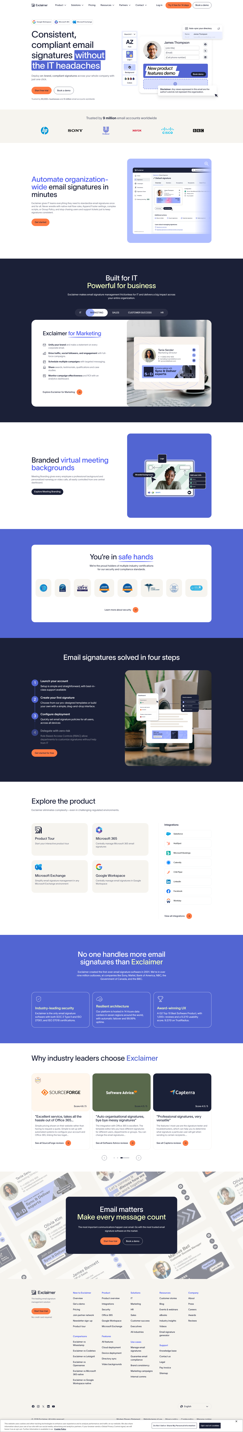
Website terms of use (153, 1419)
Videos (162, 1326)
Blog (161, 1304)
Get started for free (44, 753)
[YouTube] (53, 1406)
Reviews (192, 1321)
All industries (137, 1332)
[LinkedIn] (48, 1406)
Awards (192, 1315)
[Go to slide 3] (128, 1157)
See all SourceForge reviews (171, 1143)
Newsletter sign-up (82, 1321)
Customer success (140, 1321)
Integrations (108, 1304)
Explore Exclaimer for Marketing (59, 392)
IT (80, 312)
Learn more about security (118, 610)
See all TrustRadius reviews (109, 1143)
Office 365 (107, 1315)
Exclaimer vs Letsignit (84, 1356)
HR (162, 312)
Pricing (91, 5)
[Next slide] (138, 1157)
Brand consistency (140, 1365)
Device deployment (112, 1353)
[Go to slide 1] (118, 1157)
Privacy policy (171, 1419)
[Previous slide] (104, 1157)
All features (107, 1342)
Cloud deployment (111, 1347)
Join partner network (83, 1315)
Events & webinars (168, 1309)
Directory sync (109, 1358)
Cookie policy (187, 1419)
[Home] (40, 5)
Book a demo (202, 5)
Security (106, 1309)
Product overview (111, 1298)
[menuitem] (60, 5)
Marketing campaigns (142, 1371)
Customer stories (168, 1298)
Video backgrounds (112, 1364)
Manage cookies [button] (204, 1419)
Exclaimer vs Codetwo (84, 1351)
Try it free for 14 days (178, 5)
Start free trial (41, 90)
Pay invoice (165, 1367)
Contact (140, 5)
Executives (136, 1326)
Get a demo (79, 1304)
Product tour (79, 1326)
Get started (40, 222)
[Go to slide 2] (125, 1157)
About (191, 1298)
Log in (159, 5)
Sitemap (163, 1373)
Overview (78, 1298)
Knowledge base (167, 1351)
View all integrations (174, 916)
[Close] (236, 1421)
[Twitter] (43, 1406)
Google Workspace (111, 1321)
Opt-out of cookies (210, 1425)
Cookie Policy (60, 1429)
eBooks (163, 1315)
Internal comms (138, 1376)
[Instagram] (38, 1406)
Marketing (96, 312)
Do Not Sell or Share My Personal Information (174, 1425)
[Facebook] (33, 1406)
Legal (162, 1362)
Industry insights (167, 1321)
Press (191, 1304)
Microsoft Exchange (112, 1326)
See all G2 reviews (44, 1143)
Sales (115, 312)
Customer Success (140, 312)
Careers (192, 1309)
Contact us (165, 1356)
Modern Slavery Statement (128, 1419)
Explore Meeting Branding (47, 491)
